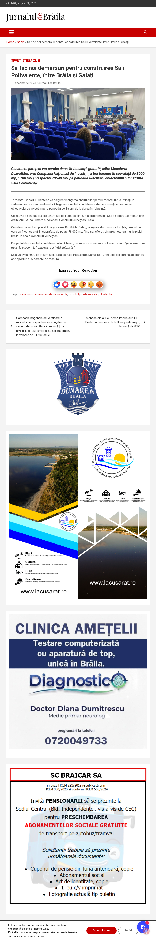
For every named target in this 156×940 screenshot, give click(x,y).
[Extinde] (142, 619)
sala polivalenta (102, 294)
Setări (128, 930)
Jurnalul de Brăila (49, 83)
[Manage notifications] (146, 931)
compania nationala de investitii (47, 294)
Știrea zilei (31, 60)
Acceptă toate (101, 930)
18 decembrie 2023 (23, 83)
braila (22, 294)
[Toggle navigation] (11, 32)
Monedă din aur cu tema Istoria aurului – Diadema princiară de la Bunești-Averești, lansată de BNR (112, 322)
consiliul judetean (80, 294)
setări (40, 936)
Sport (16, 60)
